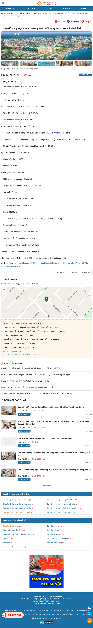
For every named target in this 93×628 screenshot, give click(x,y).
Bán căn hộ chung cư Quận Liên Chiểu (17, 508)
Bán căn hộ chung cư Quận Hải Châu (61, 500)
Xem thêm (46, 485)
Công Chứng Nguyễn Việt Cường (67, 614)
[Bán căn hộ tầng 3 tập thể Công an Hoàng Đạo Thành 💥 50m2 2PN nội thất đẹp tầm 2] (8, 456)
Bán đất (5, 538)
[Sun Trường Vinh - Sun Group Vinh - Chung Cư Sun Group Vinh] (8, 441)
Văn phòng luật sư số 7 (12, 610)
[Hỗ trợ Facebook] (89, 614)
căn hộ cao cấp (15, 179)
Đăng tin (88, 22)
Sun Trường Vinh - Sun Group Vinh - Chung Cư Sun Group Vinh (45, 438)
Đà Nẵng (57, 133)
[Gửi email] (89, 620)
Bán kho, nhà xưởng (54, 543)
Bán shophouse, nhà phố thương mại (16, 534)
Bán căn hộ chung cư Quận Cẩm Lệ (16, 500)
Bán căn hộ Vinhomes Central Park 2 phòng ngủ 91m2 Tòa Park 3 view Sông (51, 407)
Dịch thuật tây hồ (58, 610)
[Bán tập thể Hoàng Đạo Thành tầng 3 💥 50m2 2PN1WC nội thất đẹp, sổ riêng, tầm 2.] (8, 473)
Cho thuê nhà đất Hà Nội (73, 263)
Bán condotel (7, 543)
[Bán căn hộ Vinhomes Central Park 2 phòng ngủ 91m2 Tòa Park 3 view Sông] (8, 410)
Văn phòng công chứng (39, 618)
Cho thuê (31, 8)
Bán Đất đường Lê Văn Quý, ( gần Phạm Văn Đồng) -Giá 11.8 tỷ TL (28, 387)
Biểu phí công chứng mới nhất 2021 (44, 614)
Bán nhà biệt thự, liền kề (11, 530)
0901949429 (86, 75)
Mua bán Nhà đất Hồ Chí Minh (49, 263)
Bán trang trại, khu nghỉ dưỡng (58, 538)
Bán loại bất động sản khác (12, 547)
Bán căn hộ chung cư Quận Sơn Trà (16, 512)
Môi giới (66, 8)
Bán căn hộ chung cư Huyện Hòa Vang (17, 504)
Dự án (49, 8)
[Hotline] (4, 615)
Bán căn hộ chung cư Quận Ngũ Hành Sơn (62, 508)
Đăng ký (61, 22)
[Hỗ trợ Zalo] (89, 608)
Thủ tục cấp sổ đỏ (82, 610)
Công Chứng (70, 610)
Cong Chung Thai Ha (43, 610)
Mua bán (10, 8)
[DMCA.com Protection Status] (46, 622)
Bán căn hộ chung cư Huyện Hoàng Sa (61, 504)
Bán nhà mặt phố (53, 530)
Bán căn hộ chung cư (10, 526)
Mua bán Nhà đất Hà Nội (25, 263)
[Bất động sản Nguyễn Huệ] (46, 3)
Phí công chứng (25, 614)
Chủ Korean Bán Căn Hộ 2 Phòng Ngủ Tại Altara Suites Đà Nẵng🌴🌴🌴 (31, 368)
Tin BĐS (84, 8)
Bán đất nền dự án (54, 534)
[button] (90, 45)
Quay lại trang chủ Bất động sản (14, 17)
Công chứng (84, 614)
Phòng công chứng (55, 618)
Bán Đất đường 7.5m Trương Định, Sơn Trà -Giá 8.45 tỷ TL (25, 381)
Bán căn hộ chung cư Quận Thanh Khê (61, 512)
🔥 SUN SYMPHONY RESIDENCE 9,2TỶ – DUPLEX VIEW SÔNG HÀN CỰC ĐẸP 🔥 (36, 394)
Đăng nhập (75, 22)
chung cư (10, 139)
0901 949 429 (26, 258)
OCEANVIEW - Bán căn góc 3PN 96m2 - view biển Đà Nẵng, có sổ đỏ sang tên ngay (35, 375)
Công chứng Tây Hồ (28, 610)
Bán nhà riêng (52, 526)
